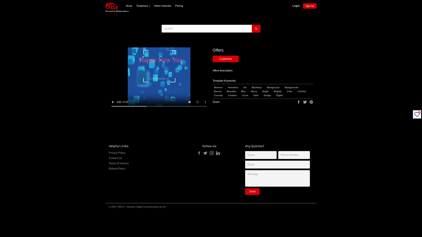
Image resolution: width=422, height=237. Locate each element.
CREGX (121, 207)
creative (232, 95)
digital (279, 95)
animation (233, 87)
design (267, 95)
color (289, 91)
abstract (218, 87)
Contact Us (115, 158)
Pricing (179, 5)
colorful (302, 91)
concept (218, 95)
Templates (142, 5)
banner (218, 91)
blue (243, 91)
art (244, 87)
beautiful (231, 91)
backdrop (257, 87)
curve (245, 95)
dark (256, 95)
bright (265, 91)
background (273, 87)
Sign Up (310, 6)
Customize (225, 58)
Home (129, 5)
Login (296, 5)
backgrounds (291, 87)
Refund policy (117, 168)
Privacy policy (117, 152)
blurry (254, 91)
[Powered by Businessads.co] (112, 6)
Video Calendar (162, 5)
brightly (278, 91)
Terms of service (119, 163)
